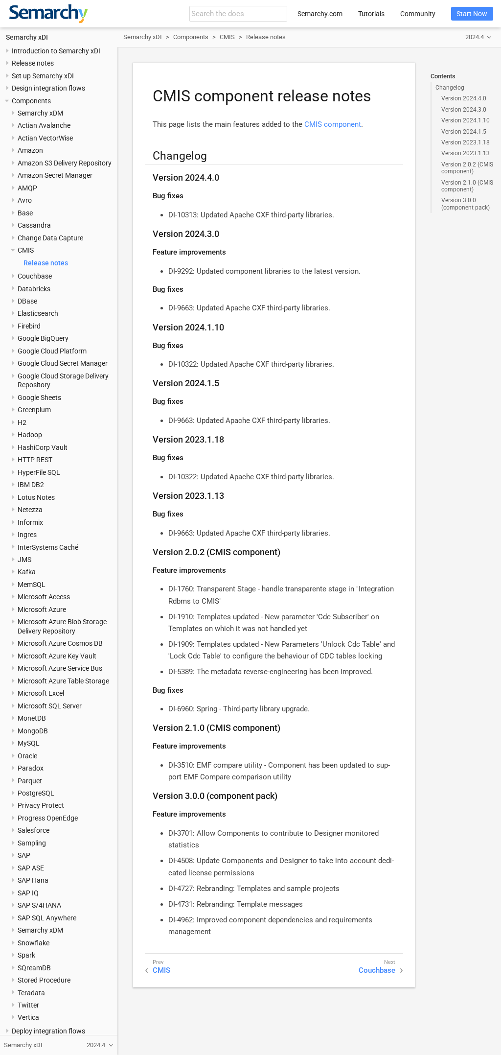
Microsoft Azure (42, 609)
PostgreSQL (36, 793)
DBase (27, 301)
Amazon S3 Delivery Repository (65, 163)
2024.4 (474, 37)
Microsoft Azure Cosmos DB (60, 643)
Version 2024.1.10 (465, 120)
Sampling (32, 843)
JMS (24, 559)
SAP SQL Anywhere (47, 918)
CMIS (26, 250)
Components (31, 101)
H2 (22, 422)
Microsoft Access (44, 597)
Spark (26, 955)
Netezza (30, 510)
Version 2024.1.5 (463, 131)
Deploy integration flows (48, 1031)
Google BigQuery (43, 338)
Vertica (28, 1017)
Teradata (31, 993)
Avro (25, 200)
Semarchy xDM (40, 113)
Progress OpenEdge (48, 818)
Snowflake (33, 943)
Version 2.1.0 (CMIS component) (467, 186)
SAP (24, 855)
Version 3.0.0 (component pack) (465, 204)
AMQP (27, 188)
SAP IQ (28, 893)
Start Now (471, 14)
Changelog (449, 87)
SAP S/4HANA (39, 905)
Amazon (30, 150)
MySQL (29, 743)
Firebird (29, 326)
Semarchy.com (319, 14)
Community (417, 14)
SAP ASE (31, 868)
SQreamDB (34, 968)
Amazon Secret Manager (55, 175)
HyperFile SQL (39, 472)
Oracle (27, 756)
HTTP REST (35, 460)
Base (25, 213)
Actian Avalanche (44, 125)
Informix (30, 522)
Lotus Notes (36, 497)
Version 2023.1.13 (465, 153)
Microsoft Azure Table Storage (63, 681)
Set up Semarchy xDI (43, 76)
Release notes (33, 63)
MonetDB (32, 718)
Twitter (28, 1005)
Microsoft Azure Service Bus (60, 668)
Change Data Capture (50, 238)
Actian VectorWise (45, 138)
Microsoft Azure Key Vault (57, 656)
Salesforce (33, 830)
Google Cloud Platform (52, 351)
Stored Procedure (44, 980)
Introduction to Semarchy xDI (56, 51)
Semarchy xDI (27, 37)
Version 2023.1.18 (465, 142)
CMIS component (332, 124)
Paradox (31, 768)
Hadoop (30, 435)
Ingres (27, 535)
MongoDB (33, 731)
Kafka (27, 572)
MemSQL (32, 584)
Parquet (30, 781)
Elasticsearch (38, 313)
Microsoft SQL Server (50, 706)
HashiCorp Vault (43, 447)
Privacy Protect (41, 805)
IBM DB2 (31, 485)
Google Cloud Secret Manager (63, 363)
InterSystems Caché (48, 547)
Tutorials (371, 14)
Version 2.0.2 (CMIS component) (467, 168)
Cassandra (34, 225)
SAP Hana (33, 880)
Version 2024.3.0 (463, 109)
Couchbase (35, 276)
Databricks (34, 289)
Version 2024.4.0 (463, 98)
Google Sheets (39, 397)
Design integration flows (48, 88)
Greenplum (34, 410)
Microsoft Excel (41, 693)
